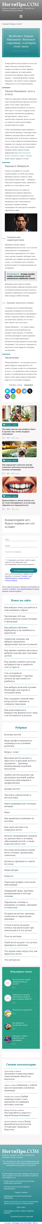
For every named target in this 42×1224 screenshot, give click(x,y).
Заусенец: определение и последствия (17, 796)
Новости (8, 876)
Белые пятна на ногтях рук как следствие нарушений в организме (19, 1182)
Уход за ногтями (12, 936)
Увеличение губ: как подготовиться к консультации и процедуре (20, 619)
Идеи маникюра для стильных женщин (20, 805)
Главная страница (21, 1192)
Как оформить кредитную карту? (20, 1024)
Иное (7, 812)
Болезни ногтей (12, 734)
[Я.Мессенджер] (7, 391)
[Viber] (7, 396)
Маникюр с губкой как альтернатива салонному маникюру (20, 1088)
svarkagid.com (17, 1223)
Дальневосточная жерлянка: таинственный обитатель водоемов (19, 1076)
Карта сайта (21, 1207)
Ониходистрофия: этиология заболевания (19, 883)
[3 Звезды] (28, 385)
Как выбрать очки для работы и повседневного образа (20, 608)
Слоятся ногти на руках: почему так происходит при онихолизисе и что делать (19, 928)
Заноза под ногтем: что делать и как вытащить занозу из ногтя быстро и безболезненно (21, 1203)
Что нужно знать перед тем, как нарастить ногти (20, 952)
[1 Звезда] (25, 385)
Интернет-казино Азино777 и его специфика (19, 1038)
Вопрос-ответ (15, 24)
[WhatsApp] (13, 396)
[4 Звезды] (30, 385)
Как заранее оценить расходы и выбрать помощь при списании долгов (20, 653)
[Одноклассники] (18, 391)
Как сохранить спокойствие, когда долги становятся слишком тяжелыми (19, 701)
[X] (29, 391)
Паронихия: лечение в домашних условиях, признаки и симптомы (20, 905)
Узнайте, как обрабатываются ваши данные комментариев (18, 578)
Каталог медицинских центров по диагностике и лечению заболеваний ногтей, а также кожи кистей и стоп (20, 839)
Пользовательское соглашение (21, 1216)
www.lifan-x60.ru (31, 1223)
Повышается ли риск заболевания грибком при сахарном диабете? (22, 997)
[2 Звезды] (27, 385)
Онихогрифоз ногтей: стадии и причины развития (19, 1212)
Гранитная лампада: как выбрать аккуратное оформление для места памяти (20, 641)
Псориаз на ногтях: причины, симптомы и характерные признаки (19, 916)
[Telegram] (24, 391)
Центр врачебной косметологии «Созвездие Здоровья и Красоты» (17, 1125)
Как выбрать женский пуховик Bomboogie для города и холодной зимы (20, 690)
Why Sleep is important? (22, 1010)
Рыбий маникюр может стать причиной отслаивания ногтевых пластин (16, 1100)
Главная (5, 24)
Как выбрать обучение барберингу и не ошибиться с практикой (19, 630)
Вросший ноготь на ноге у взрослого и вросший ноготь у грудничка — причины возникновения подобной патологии (20, 763)
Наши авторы (11, 870)
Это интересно (12, 959)
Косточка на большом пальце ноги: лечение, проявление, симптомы (19, 852)
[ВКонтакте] (13, 391)
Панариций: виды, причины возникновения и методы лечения (18, 893)
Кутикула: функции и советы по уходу (19, 862)
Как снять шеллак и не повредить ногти (16, 828)
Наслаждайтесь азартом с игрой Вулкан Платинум (18, 1114)
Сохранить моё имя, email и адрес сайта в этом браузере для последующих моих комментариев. (20, 562)
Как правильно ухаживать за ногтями (19, 819)
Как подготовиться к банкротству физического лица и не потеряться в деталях (20, 713)
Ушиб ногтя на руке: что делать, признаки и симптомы (21, 943)
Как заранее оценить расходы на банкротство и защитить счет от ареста (20, 664)
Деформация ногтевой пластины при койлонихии (17, 1197)
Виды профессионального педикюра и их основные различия (18, 743)
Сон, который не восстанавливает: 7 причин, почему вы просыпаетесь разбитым (18, 677)
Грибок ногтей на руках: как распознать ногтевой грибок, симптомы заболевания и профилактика (19, 778)
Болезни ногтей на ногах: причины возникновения (17, 1188)
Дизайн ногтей (12, 788)
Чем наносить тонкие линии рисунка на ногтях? (21, 981)
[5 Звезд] (32, 385)
